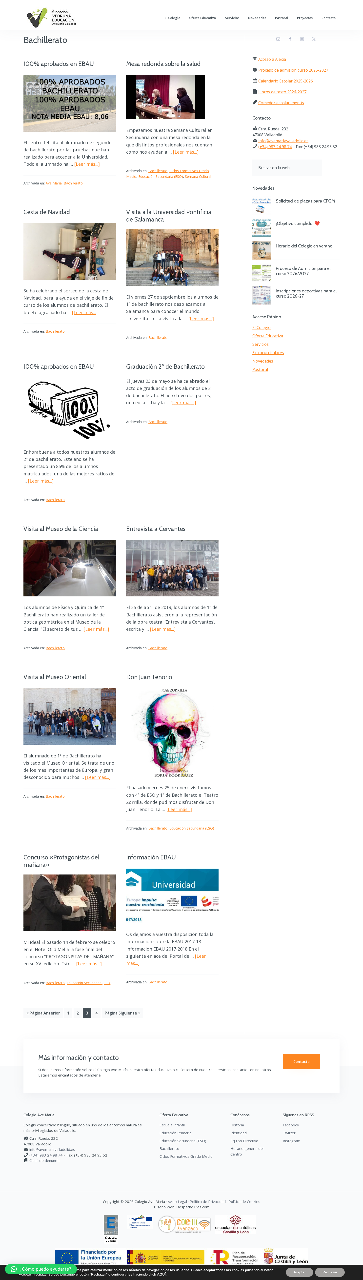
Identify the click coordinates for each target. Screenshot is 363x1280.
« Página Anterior (43, 1013)
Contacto (301, 1061)
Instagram (291, 1140)
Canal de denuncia (44, 1160)
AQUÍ (161, 1274)
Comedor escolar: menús (281, 102)
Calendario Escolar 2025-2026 (285, 81)
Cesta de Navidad (46, 212)
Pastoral (260, 369)
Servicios (260, 344)
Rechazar (330, 1272)
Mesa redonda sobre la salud (163, 63)
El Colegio (261, 327)
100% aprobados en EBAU (58, 63)
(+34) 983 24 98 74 (275, 146)
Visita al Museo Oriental (54, 677)
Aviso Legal (177, 1201)
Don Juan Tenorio (149, 677)
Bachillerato (73, 183)
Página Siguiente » (122, 1013)
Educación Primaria (175, 1132)
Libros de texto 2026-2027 (282, 92)
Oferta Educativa (267, 336)
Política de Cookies (244, 1201)
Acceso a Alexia (272, 59)
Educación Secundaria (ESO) (160, 176)
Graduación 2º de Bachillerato (165, 366)
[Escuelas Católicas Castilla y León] (237, 1217)
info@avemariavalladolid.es (283, 140)
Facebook (291, 1124)
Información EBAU (151, 857)
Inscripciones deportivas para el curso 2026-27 (306, 293)
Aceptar (299, 1272)
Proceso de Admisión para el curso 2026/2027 (303, 271)
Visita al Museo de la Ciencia (60, 528)
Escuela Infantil (172, 1124)
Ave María (54, 183)
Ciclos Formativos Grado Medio (186, 1156)
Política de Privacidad (208, 1201)
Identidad (238, 1132)
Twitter (289, 1132)
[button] (41, 1269)
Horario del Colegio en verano (304, 246)
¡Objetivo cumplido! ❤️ (298, 223)
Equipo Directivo (244, 1140)
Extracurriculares (268, 352)
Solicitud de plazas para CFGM (305, 201)
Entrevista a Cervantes (155, 528)
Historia (237, 1124)
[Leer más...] (87, 164)
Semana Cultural (198, 176)
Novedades (262, 361)
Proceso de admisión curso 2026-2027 (293, 70)
